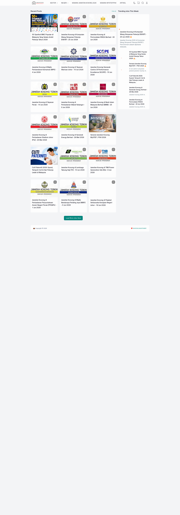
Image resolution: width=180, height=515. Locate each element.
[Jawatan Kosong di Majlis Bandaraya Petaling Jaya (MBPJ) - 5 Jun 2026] (73, 197)
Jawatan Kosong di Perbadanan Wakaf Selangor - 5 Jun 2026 (73, 104)
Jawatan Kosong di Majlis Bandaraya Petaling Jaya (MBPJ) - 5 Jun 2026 (73, 202)
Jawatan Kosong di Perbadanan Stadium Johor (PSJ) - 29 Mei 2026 (42, 137)
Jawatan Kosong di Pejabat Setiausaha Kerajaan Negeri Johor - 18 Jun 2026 (101, 202)
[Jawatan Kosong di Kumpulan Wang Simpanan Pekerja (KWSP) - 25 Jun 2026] (73, 31)
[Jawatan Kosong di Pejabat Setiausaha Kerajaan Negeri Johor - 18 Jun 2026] (102, 197)
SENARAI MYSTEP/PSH (108, 3)
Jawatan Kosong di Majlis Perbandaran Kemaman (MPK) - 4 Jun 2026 (44, 69)
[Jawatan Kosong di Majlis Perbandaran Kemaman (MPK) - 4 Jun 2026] (44, 64)
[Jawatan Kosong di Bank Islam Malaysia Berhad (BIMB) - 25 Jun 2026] (102, 99)
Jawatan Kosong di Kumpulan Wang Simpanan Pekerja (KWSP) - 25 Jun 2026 (72, 37)
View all (114, 11)
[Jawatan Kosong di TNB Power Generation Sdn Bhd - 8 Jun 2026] (102, 164)
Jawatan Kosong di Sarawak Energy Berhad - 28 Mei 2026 (138, 90)
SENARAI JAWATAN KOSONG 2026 (84, 3)
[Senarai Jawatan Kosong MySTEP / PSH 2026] (102, 132)
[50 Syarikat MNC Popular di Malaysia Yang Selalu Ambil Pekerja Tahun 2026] (44, 31)
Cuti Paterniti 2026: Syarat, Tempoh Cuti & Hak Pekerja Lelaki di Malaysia (42, 170)
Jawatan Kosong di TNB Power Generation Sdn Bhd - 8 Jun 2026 (102, 170)
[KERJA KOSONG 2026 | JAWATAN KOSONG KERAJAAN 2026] (38, 2)
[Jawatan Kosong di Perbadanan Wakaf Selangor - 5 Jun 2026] (73, 99)
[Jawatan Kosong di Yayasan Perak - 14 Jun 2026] (44, 99)
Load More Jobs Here (73, 218)
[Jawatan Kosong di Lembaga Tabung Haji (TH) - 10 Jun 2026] (73, 164)
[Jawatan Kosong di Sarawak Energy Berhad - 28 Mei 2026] (73, 132)
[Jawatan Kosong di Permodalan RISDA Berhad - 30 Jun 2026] (102, 31)
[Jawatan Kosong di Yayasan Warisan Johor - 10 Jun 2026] (73, 64)
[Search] (143, 3)
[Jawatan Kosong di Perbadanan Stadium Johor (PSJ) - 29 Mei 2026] (44, 132)
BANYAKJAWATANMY (139, 228)
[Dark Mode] (134, 3)
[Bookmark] (55, 16)
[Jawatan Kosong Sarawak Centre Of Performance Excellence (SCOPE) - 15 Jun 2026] (102, 64)
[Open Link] (147, 3)
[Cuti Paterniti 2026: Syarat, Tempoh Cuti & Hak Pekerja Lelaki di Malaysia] (44, 164)
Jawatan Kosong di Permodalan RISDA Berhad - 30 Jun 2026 (102, 37)
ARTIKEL (123, 3)
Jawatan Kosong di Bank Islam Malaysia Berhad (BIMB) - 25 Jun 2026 (102, 104)
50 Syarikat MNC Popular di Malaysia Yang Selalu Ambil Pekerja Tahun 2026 (42, 37)
